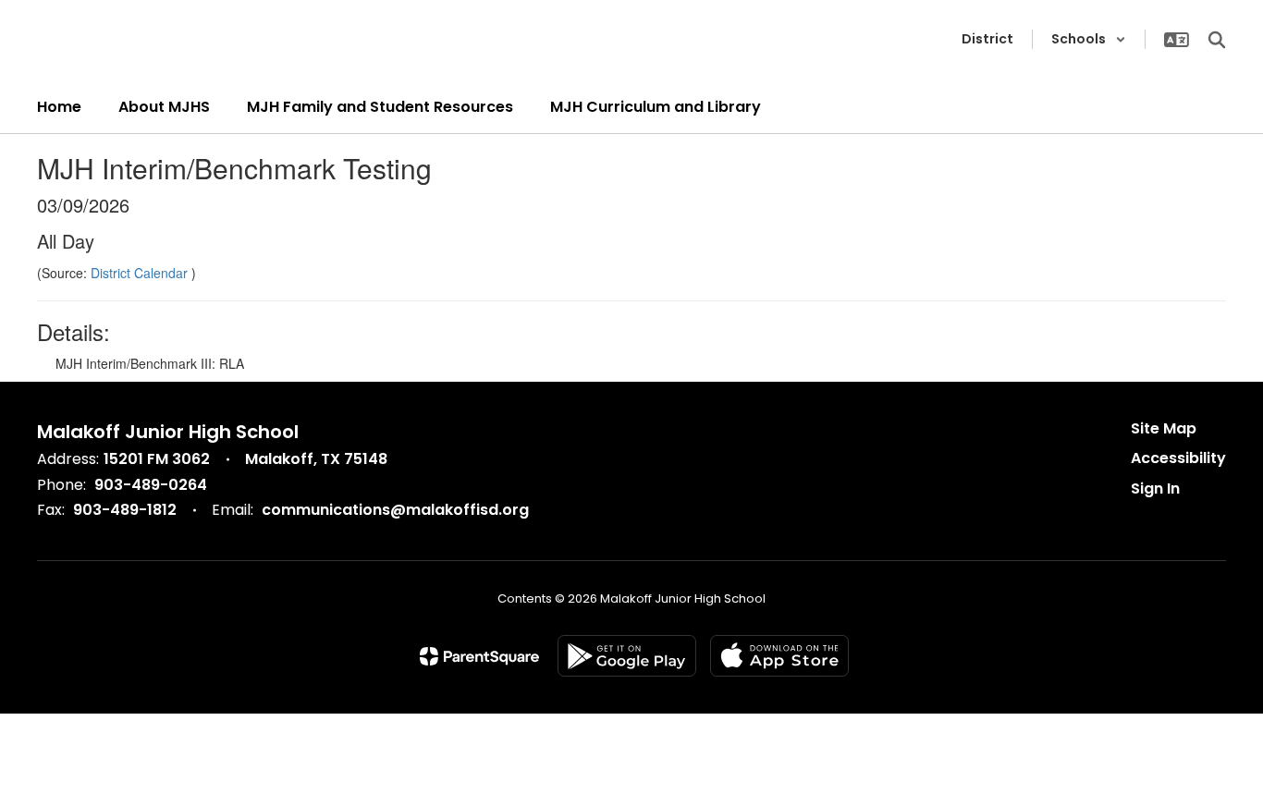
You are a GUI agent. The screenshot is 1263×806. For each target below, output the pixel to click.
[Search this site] (1217, 40)
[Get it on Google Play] (627, 656)
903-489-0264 (150, 484)
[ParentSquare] (479, 656)
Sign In (1155, 488)
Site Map (1163, 428)
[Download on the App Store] (779, 656)
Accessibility (1178, 458)
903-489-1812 (125, 509)
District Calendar (141, 272)
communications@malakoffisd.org (395, 509)
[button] (1088, 39)
